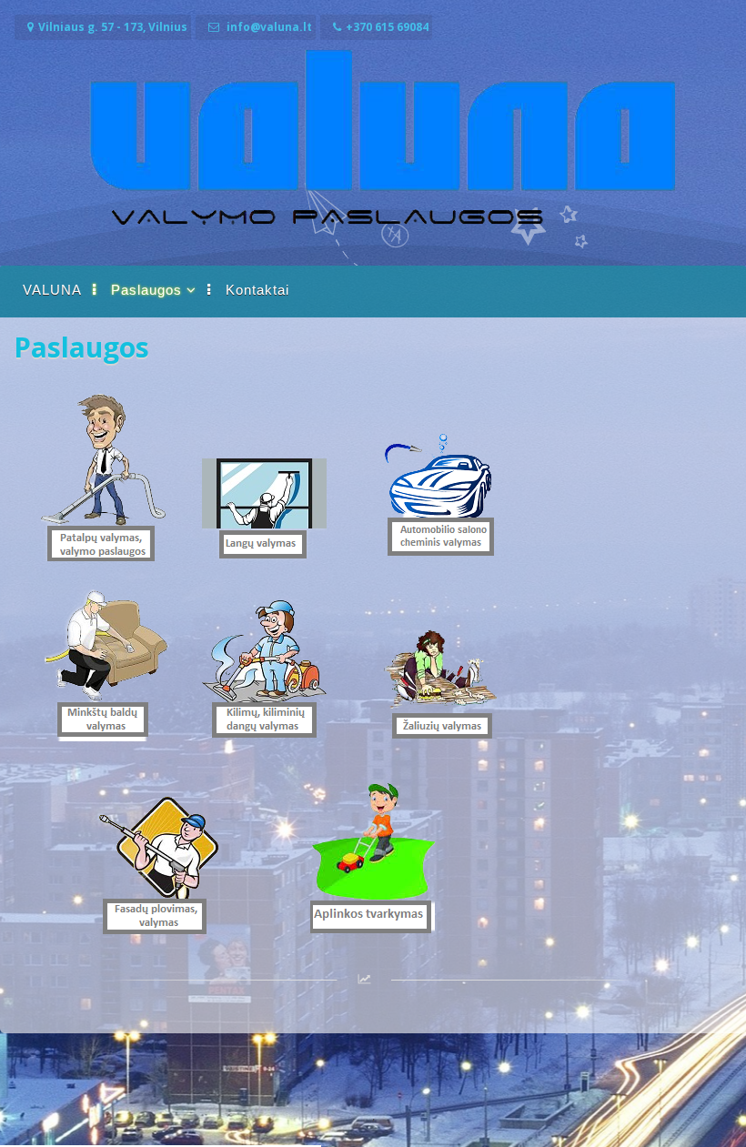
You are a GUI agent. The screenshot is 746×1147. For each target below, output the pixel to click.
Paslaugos (146, 289)
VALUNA (52, 289)
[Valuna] (373, 247)
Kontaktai (257, 289)
